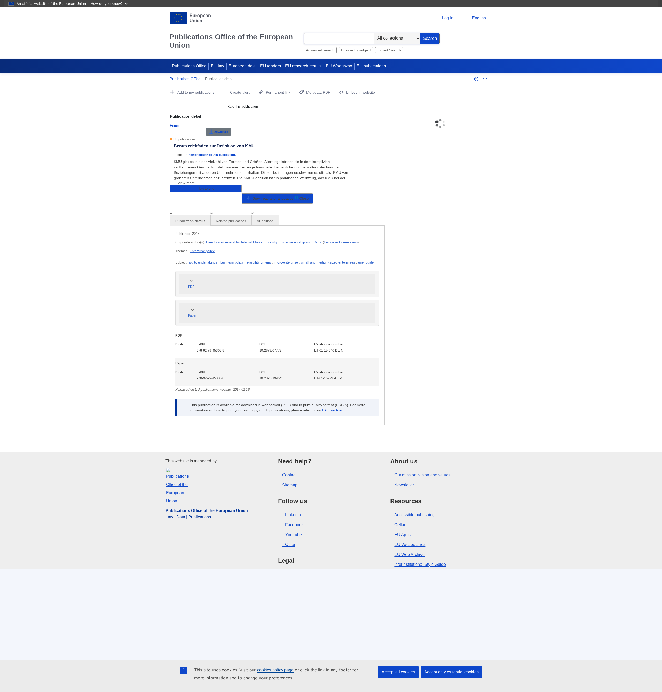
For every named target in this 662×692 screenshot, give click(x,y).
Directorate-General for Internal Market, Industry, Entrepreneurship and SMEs (264, 242)
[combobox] (339, 38)
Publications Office (189, 66)
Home (174, 126)
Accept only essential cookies (451, 672)
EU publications (371, 66)
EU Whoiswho (339, 66)
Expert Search (389, 50)
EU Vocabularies (409, 544)
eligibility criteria (259, 262)
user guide (366, 262)
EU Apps (402, 534)
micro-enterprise (286, 262)
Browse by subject (356, 50)
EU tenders (270, 66)
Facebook (294, 525)
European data (242, 66)
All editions (265, 221)
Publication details (190, 221)
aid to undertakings (203, 262)
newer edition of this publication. (212, 154)
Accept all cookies (398, 672)
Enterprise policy (202, 251)
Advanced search (320, 50)
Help (483, 79)
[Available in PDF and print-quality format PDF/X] (296, 198)
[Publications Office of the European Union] (190, 18)
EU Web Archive (409, 554)
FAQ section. (332, 410)
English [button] (479, 18)
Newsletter (404, 485)
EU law (217, 66)
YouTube (293, 534)
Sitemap (289, 485)
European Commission (341, 242)
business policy (232, 262)
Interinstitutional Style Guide (420, 564)
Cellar (399, 525)
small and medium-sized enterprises (328, 262)
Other (290, 544)
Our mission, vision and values (422, 475)
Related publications (231, 221)
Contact (289, 475)
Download (221, 132)
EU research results (303, 66)
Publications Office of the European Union (231, 41)
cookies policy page (275, 670)
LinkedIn (293, 515)
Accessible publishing (414, 515)
